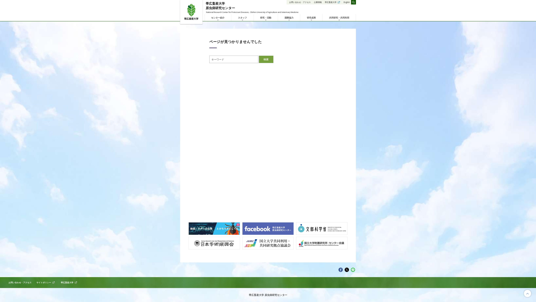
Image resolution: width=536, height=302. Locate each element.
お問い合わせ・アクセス (300, 2)
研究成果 (311, 17)
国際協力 (289, 17)
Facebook (340, 269)
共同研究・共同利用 (339, 17)
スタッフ (242, 17)
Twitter (346, 269)
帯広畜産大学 (331, 2)
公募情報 (318, 2)
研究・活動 (265, 17)
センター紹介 (218, 17)
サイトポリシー (43, 282)
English (347, 2)
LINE (352, 269)
